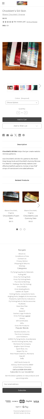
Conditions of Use (22, 256)
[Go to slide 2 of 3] (21, 229)
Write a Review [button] (32, 22)
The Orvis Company (22, 334)
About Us (22, 254)
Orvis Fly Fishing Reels (22, 279)
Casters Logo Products (22, 313)
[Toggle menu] (3, 3)
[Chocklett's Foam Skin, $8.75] (11, 197)
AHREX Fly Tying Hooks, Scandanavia (22, 339)
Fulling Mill (22, 275)
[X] (15, 135)
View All (22, 356)
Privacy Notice (22, 261)
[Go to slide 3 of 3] (24, 229)
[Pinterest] (23, 135)
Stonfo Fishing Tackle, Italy (22, 342)
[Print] (11, 135)
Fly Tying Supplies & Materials (22, 272)
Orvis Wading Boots (22, 289)
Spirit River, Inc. (22, 349)
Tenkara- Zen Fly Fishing (22, 284)
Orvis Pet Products (22, 326)
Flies (22, 309)
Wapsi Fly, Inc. (22, 351)
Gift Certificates (22, 321)
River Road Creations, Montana (22, 354)
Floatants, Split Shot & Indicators (22, 299)
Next (39, 85)
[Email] (7, 135)
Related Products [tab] (22, 180)
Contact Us (22, 259)
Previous (4, 85)
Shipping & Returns (22, 263)
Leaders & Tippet (22, 292)
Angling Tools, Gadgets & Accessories (22, 296)
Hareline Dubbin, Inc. (22, 332)
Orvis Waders (22, 287)
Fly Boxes (22, 304)
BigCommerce (26, 411)
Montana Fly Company (22, 344)
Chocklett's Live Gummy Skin (30, 217)
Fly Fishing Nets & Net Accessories (22, 301)
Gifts (22, 323)
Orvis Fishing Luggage (22, 316)
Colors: (22, 98)
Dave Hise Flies (22, 306)
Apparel (22, 311)
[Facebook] (3, 135)
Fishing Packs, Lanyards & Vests (22, 294)
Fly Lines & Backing (22, 282)
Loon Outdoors (22, 337)
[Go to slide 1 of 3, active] (17, 229)
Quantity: (22, 109)
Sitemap (22, 266)
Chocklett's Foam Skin (11, 217)
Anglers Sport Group (22, 346)
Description (22, 144)
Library (22, 318)
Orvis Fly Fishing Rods (22, 277)
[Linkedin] (19, 135)
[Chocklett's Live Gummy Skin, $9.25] (30, 197)
